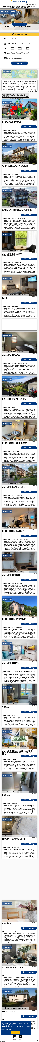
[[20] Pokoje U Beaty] (19, 999)
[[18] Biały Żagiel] (19, 911)
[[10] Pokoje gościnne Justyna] (19, 518)
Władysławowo (7, 102)
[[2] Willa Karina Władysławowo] (19, 153)
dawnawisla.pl (19, 2)
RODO (10, 1029)
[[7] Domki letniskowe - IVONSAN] (19, 386)
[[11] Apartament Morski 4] (19, 562)
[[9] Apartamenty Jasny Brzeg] (19, 474)
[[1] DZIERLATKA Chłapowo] (19, 109)
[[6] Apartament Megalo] (19, 342)
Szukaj (19, 63)
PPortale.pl (2, 1041)
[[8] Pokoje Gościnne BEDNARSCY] (19, 430)
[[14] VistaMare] (19, 694)
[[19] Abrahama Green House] (19, 955)
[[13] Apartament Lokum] (19, 650)
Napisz (37, 1041)
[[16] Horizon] (19, 782)
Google (28, 1022)
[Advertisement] (19, 879)
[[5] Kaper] (19, 285)
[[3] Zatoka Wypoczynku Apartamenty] (19, 197)
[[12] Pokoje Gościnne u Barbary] (19, 606)
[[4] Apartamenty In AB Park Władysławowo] (19, 241)
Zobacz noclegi (29, 127)
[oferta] (7, 118)
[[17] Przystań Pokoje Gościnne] (19, 826)
